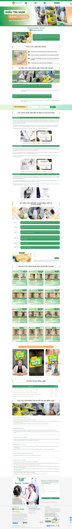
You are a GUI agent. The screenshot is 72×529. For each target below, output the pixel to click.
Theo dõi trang (49, 521)
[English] (42, 522)
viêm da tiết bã (23, 392)
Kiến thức (39, 5)
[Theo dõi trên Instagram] (52, 0)
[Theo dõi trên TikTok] (53, 0)
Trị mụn (23, 5)
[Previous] (12, 364)
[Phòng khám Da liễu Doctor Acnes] (17, 3)
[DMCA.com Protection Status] (48, 525)
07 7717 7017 (34, 513)
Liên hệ (53, 5)
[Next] (60, 364)
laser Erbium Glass (54, 177)
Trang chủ (14, 5)
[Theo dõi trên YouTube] (26, 523)
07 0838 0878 (34, 512)
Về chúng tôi (18, 5)
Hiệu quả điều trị (45, 5)
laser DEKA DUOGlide (28, 199)
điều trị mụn (44, 100)
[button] (57, 5)
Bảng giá (36, 5)
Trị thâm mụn (27, 5)
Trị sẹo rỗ (32, 5)
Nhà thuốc (50, 5)
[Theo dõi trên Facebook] (23, 523)
